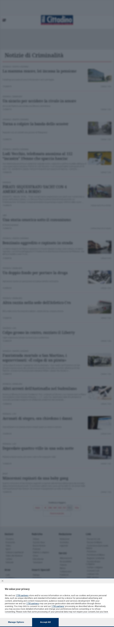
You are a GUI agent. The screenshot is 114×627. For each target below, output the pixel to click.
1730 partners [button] (22, 595)
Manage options (16, 622)
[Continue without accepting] (2, 580)
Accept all (45, 622)
